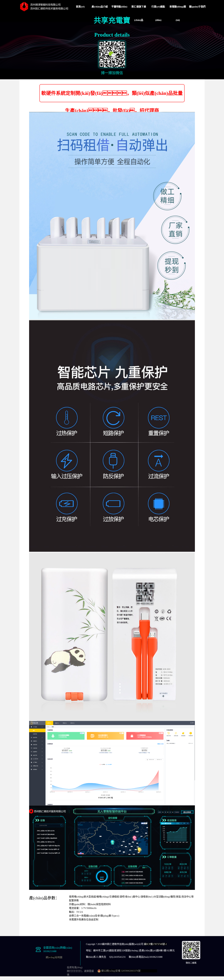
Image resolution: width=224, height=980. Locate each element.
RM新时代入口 (112, 978)
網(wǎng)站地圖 (54, 957)
